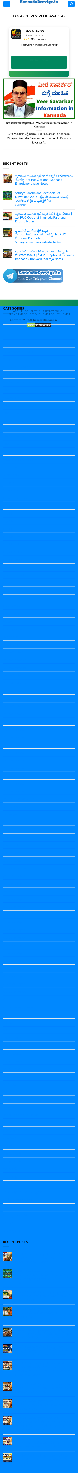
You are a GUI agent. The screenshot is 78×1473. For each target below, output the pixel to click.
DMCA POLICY (51, 314)
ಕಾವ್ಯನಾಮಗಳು (12, 1161)
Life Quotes (11, 822)
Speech (8, 1099)
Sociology (9, 1084)
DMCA (66, 314)
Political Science (14, 883)
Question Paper (14, 899)
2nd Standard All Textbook (21, 374)
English (8, 505)
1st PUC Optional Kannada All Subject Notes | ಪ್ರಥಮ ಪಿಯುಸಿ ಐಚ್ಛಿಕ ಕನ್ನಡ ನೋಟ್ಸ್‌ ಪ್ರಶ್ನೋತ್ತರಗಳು (41, 1459)
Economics (10, 490)
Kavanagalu (11, 814)
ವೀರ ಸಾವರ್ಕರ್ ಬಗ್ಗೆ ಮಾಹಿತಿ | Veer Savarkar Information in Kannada (39, 124)
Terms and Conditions (24, 314)
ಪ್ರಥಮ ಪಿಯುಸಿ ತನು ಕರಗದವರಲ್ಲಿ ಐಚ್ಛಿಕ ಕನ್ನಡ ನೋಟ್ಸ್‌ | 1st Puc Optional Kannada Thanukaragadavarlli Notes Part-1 (42, 1442)
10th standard (13, 328)
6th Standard (12, 413)
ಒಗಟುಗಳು (9, 1138)
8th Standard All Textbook (21, 451)
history (8, 621)
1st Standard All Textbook (20, 351)
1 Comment (26, 204)
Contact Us (33, 311)
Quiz (6, 999)
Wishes (8, 1122)
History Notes (12, 629)
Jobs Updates (12, 644)
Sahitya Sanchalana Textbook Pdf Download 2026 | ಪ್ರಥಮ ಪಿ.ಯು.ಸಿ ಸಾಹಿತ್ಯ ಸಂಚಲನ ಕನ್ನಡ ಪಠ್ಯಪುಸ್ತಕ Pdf (41, 196)
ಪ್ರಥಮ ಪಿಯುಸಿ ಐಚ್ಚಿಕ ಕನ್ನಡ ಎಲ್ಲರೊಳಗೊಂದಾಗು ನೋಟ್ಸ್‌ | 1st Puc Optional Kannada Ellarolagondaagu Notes (44, 179)
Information (11, 637)
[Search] (71, 4)
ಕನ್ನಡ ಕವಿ (8, 1146)
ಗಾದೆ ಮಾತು (10, 1169)
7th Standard (12, 428)
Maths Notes (12, 845)
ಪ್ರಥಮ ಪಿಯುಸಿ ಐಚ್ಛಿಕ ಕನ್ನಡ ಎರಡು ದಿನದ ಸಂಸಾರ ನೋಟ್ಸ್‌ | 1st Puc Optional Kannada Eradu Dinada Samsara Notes (44, 1387)
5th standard (12, 397)
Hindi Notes (11, 606)
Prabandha (10, 891)
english (8, 521)
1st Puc (8, 336)
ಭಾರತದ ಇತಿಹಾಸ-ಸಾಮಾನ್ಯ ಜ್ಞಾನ (22, 1192)
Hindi (7, 598)
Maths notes (11, 837)
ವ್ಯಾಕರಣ (8, 1223)
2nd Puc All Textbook (17, 367)
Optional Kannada (15, 868)
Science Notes (12, 1030)
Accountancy (12, 467)
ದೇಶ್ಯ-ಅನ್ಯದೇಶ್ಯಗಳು (14, 1184)
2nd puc (8, 359)
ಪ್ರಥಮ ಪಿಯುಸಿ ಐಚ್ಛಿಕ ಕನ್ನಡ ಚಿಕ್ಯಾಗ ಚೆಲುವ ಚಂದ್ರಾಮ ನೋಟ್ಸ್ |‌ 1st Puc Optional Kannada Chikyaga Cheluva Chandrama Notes (45, 1350)
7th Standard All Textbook (21, 436)
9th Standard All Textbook (21, 459)
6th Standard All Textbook (21, 421)
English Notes (12, 536)
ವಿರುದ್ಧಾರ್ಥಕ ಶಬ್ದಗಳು (15, 1215)
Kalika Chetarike (14, 652)
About (17, 311)
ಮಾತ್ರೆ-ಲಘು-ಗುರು (14, 1207)
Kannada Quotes (14, 806)
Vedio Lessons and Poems (20, 1115)
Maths (7, 829)
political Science (14, 876)
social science (12, 1069)
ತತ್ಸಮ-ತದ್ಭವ (11, 1176)
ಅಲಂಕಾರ (9, 1130)
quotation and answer (18, 1007)
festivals (8, 567)
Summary (9, 1107)
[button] (6, 4)
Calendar (9, 482)
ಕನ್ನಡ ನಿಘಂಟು (12, 1153)
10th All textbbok (15, 320)
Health (7, 583)
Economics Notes (15, 498)
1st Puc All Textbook (17, 344)
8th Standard (12, 444)
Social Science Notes (17, 1076)
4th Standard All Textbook (21, 390)
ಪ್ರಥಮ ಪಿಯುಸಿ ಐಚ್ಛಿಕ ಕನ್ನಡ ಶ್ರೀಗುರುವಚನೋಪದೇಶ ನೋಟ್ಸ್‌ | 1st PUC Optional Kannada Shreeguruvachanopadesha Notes (40, 236)
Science (8, 1015)
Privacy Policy (53, 311)
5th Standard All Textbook (21, 405)
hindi (6, 590)
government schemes (17, 575)
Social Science (12, 1053)
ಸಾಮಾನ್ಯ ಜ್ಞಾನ (11, 1230)
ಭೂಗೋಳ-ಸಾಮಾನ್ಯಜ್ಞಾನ (18, 1200)
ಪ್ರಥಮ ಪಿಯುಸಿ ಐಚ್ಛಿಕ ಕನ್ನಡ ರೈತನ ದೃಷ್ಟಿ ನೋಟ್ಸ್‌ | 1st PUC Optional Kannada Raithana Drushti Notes (43, 217)
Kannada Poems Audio (18, 799)
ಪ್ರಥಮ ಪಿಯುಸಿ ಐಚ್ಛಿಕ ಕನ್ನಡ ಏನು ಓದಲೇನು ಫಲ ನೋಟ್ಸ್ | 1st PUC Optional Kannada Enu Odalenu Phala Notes (43, 1404)
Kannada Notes (13, 721)
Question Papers (14, 991)
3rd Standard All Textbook (21, 382)
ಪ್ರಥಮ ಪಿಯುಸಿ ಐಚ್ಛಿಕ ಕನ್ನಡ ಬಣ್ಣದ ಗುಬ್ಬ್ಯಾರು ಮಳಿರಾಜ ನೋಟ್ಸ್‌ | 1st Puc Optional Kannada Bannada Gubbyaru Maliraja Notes (44, 255)
